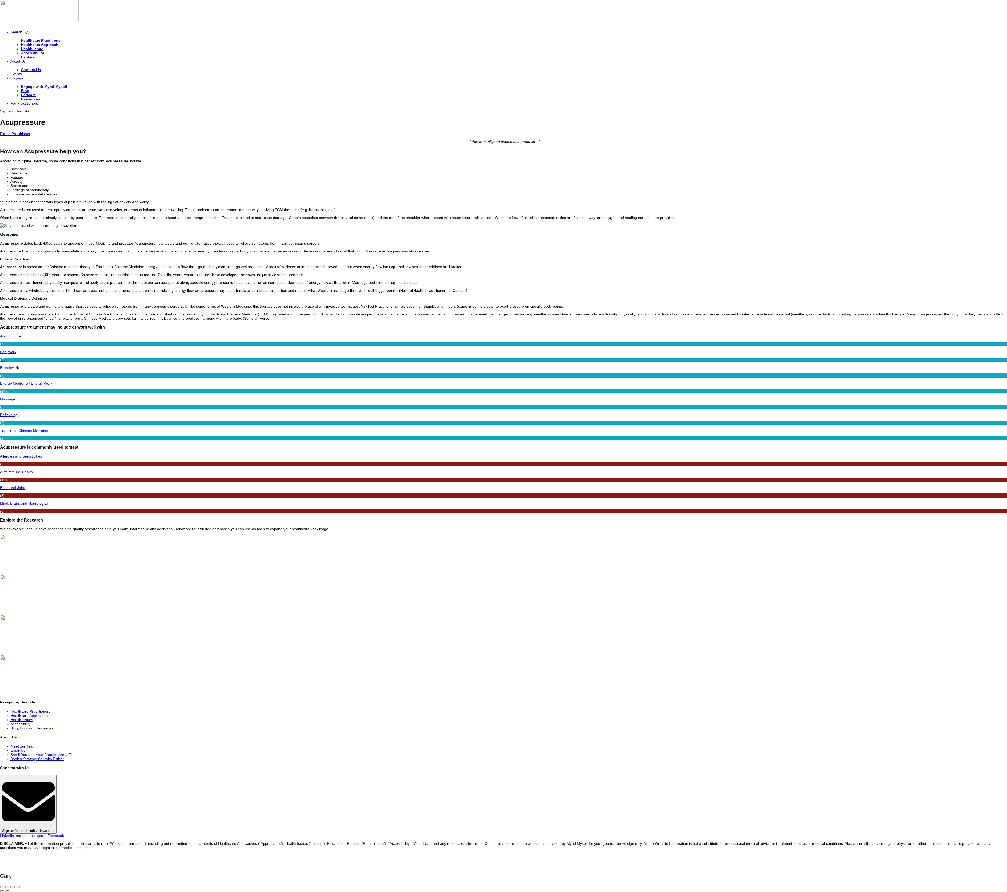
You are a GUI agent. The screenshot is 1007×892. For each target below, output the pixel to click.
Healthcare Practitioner (41, 40)
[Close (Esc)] (2, 887)
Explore (28, 57)
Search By (19, 32)
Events (16, 74)
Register (24, 111)
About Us (18, 61)
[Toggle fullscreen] (12, 887)
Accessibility (32, 53)
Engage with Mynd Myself (44, 86)
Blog (25, 91)
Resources (30, 99)
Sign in (6, 111)
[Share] (7, 887)
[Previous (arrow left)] (2, 891)
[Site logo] (39, 20)
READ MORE (106, 848)
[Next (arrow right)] (7, 891)
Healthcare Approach (39, 44)
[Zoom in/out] (18, 887)
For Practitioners (24, 103)
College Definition (14, 259)
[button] (503, 259)
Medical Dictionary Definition (23, 298)
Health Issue (32, 49)
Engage (16, 78)
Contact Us (31, 70)
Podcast (28, 95)
